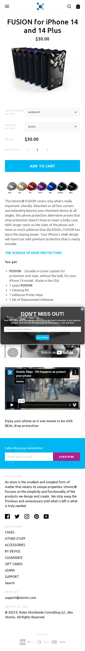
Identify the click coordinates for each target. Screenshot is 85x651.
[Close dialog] (82, 308)
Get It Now (42, 337)
